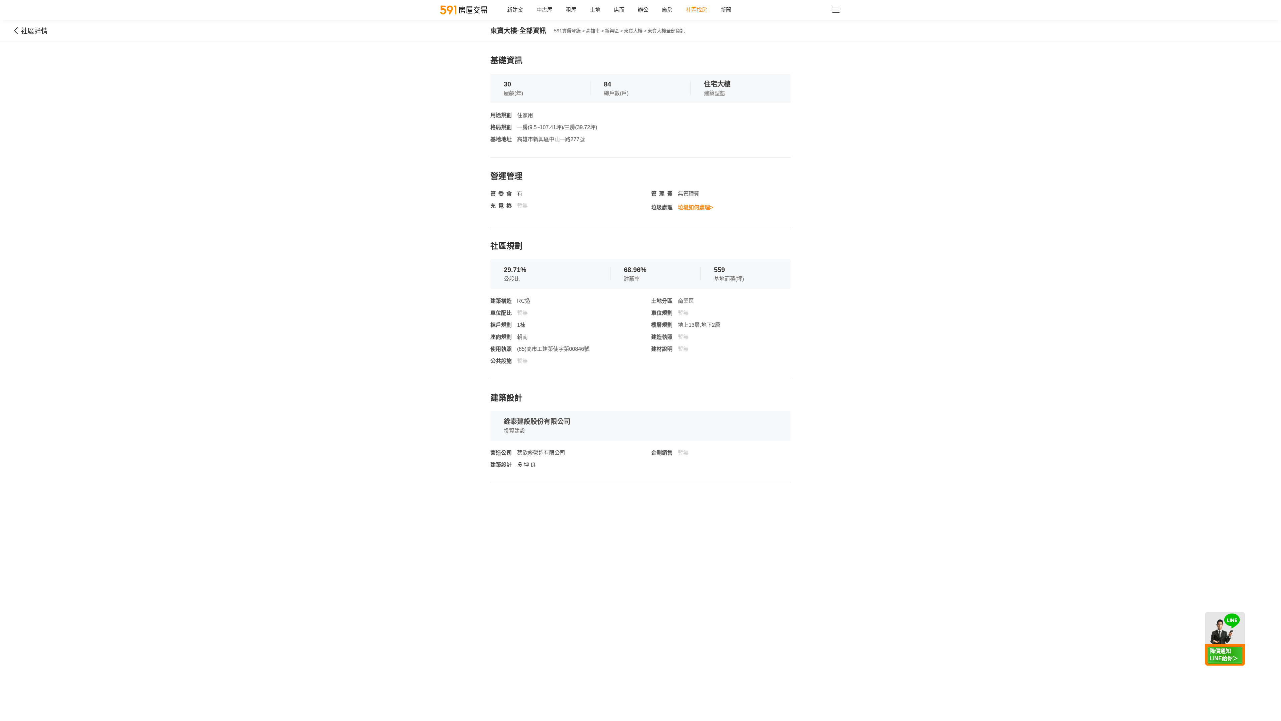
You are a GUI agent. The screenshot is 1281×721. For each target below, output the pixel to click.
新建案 (515, 10)
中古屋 (544, 10)
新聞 (726, 10)
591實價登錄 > (569, 30)
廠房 (667, 10)
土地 (595, 10)
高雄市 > (595, 30)
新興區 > (614, 30)
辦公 (643, 10)
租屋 (571, 10)
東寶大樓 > (635, 30)
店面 (619, 10)
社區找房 (696, 10)
